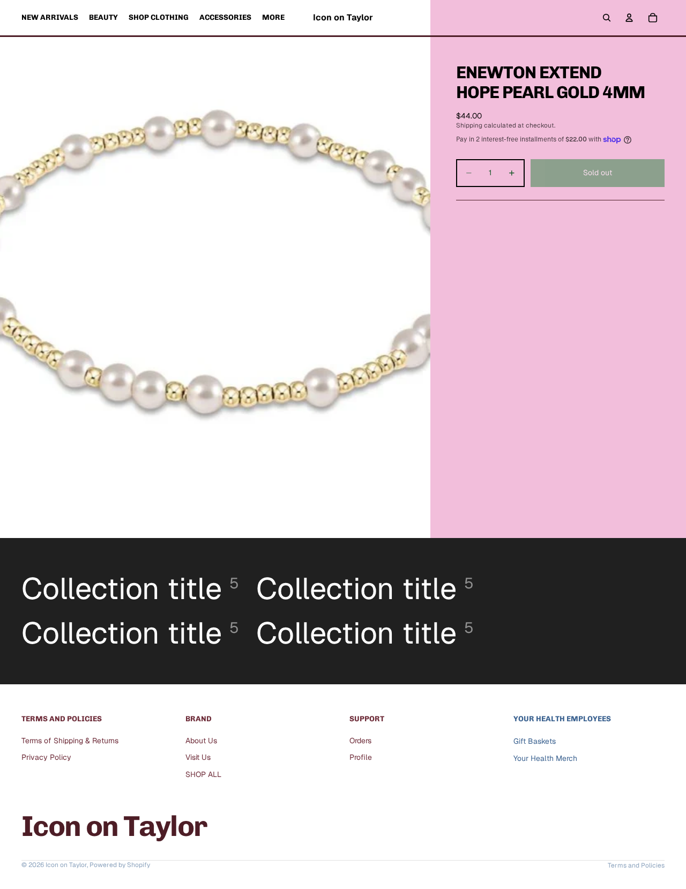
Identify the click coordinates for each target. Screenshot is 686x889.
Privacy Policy (46, 757)
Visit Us (198, 757)
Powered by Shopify (120, 865)
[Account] (629, 17)
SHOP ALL (203, 774)
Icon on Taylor (66, 865)
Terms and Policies (636, 865)
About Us (201, 740)
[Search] (606, 17)
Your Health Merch (545, 758)
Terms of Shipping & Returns (69, 740)
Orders (360, 740)
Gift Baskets (534, 741)
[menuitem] (273, 17)
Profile (360, 757)
